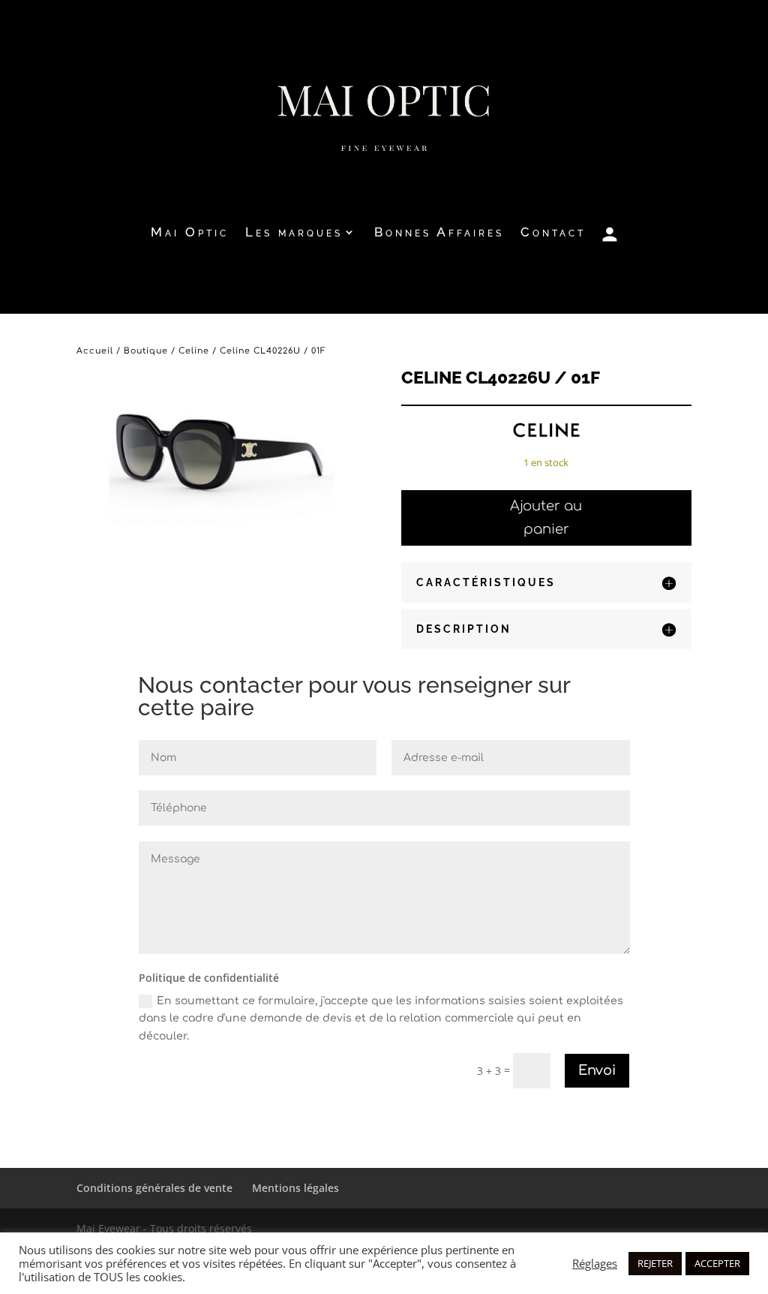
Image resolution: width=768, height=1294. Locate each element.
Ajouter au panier (546, 517)
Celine (193, 351)
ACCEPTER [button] (717, 1263)
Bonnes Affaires (439, 233)
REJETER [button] (655, 1263)
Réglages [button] (594, 1263)
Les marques (294, 233)
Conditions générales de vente (154, 1188)
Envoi (597, 1070)
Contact (553, 233)
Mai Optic (190, 233)
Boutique (146, 351)
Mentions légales (295, 1188)
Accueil (94, 351)
